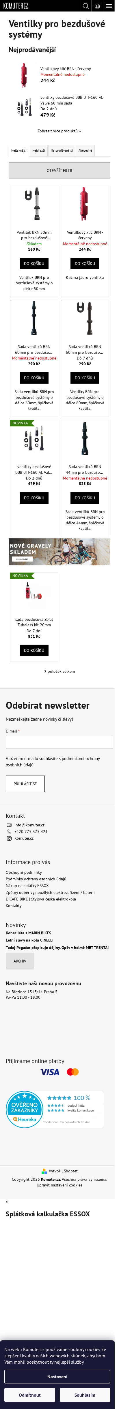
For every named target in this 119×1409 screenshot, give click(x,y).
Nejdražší (38, 150)
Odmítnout (30, 1395)
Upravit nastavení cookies (59, 1185)
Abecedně (85, 150)
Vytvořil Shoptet (63, 1171)
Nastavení (57, 1376)
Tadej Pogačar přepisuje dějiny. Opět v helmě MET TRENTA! (57, 948)
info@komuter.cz (29, 825)
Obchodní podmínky (24, 872)
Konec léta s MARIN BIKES (28, 933)
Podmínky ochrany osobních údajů (36, 879)
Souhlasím (85, 1395)
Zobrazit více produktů (58, 131)
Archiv (20, 961)
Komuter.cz (24, 838)
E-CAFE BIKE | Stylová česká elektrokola (41, 899)
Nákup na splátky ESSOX (27, 885)
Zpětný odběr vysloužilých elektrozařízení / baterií (50, 892)
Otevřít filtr (59, 170)
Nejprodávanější (62, 150)
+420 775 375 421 (31, 831)
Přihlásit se (25, 783)
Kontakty (14, 905)
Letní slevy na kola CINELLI (29, 940)
